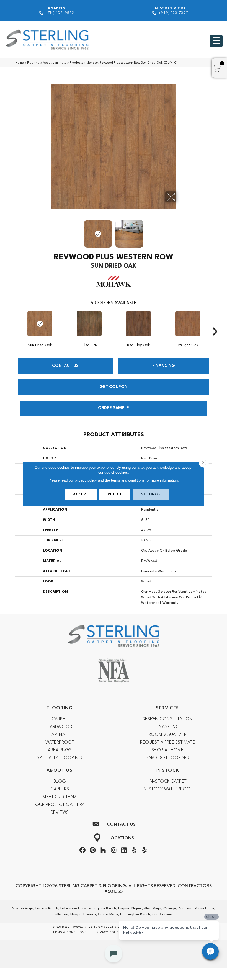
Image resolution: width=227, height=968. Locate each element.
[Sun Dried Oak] (40, 324)
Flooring (33, 62)
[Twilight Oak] (187, 324)
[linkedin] (124, 851)
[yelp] (134, 851)
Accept (80, 494)
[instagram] (113, 851)
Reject (115, 494)
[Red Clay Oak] (138, 324)
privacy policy (86, 480)
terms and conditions (128, 480)
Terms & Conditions (69, 932)
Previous (47, 231)
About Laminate (54, 62)
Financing (163, 366)
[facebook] (82, 851)
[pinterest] (93, 851)
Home (19, 62)
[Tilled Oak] (89, 324)
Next (180, 231)
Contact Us (65, 366)
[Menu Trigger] (216, 41)
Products (76, 62)
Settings (151, 494)
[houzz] (103, 851)
